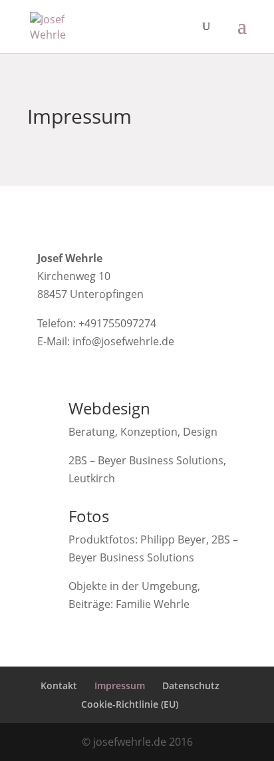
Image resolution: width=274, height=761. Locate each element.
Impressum (119, 685)
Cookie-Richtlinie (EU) (129, 704)
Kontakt (59, 685)
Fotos (88, 516)
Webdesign (109, 408)
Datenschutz (190, 685)
